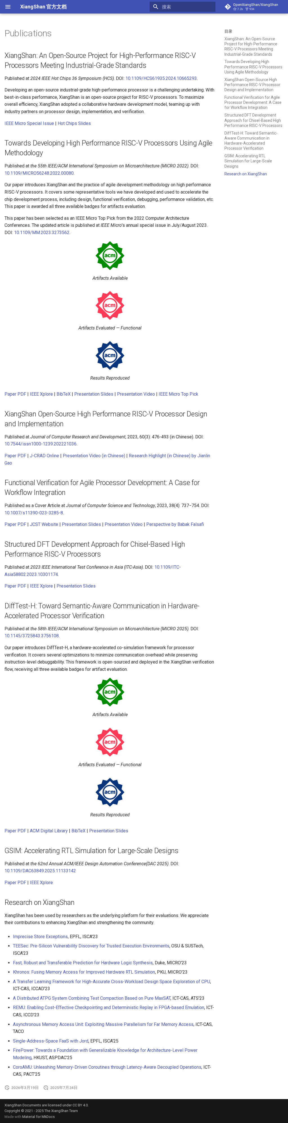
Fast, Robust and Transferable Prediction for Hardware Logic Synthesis (83, 962)
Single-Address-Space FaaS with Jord (50, 1041)
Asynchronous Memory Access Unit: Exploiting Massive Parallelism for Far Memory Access (103, 1024)
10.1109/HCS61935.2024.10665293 (161, 78)
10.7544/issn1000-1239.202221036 (40, 444)
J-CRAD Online (44, 455)
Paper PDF (15, 394)
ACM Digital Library (49, 830)
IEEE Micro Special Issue (29, 123)
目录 (228, 31)
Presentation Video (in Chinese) (94, 455)
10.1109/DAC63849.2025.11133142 (40, 870)
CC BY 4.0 (80, 1105)
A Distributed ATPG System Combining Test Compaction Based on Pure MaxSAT (91, 998)
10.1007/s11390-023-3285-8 (33, 512)
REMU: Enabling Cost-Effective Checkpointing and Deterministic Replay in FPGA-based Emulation (108, 1007)
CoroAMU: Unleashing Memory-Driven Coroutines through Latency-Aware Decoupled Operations (107, 1067)
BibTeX (64, 394)
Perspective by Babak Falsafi (175, 524)
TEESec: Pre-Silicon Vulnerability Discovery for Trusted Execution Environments (91, 946)
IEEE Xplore (41, 394)
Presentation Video (136, 394)
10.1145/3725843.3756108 (31, 635)
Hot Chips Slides (74, 123)
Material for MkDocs (38, 1117)
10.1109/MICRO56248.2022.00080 (39, 173)
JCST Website (44, 524)
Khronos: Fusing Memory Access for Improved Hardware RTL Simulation (84, 972)
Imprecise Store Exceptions (40, 936)
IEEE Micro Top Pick (178, 394)
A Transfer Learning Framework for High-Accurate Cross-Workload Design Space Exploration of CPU (111, 981)
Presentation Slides (93, 394)
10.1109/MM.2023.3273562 (41, 232)
